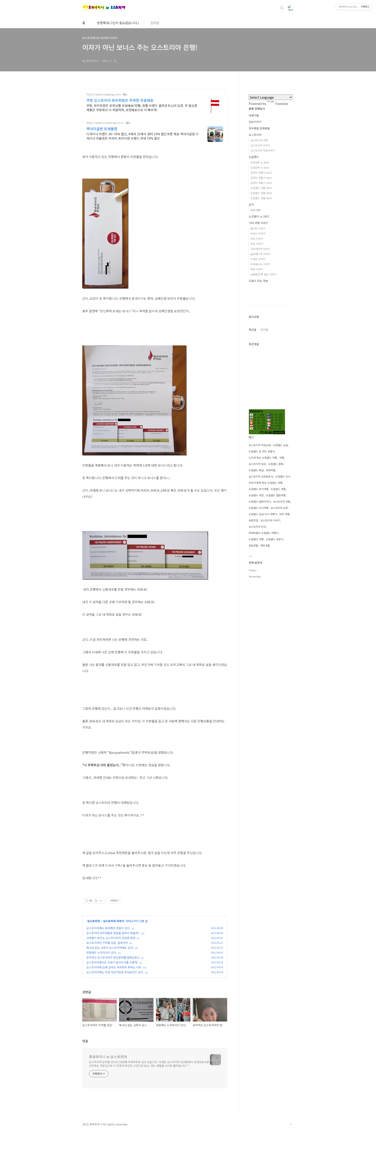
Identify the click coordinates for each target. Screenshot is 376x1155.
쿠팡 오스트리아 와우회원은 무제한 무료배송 (120, 100)
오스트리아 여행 (259, 140)
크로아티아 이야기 (260, 249)
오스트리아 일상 (257, 464)
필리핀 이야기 (257, 228)
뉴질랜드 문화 (275, 464)
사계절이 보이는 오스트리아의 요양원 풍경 (110, 938)
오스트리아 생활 (281, 501)
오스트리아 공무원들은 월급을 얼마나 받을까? (112, 933)
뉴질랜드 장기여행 (258, 489)
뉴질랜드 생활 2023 (261, 193)
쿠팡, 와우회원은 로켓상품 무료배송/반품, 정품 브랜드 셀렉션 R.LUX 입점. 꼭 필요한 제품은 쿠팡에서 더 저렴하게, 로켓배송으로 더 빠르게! (141, 107)
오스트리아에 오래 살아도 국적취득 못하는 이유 (113, 967)
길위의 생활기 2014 (261, 183)
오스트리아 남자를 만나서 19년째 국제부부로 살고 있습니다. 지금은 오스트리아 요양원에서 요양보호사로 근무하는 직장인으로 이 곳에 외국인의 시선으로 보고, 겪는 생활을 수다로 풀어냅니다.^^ (149, 1064)
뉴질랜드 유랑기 (274, 539)
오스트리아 (93, 921)
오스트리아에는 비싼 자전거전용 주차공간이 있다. (115, 972)
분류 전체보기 (257, 109)
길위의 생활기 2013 (261, 178)
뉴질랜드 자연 (256, 495)
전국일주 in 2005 (259, 162)
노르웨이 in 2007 (259, 216)
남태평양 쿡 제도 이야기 (263, 274)
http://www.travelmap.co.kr (105, 122)
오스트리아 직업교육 (260, 445)
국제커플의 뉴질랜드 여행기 (263, 533)
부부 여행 (284, 514)
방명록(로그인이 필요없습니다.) (118, 22)
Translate (281, 103)
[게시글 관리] (100, 901)
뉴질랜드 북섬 (256, 470)
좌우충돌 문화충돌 (259, 128)
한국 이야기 (256, 269)
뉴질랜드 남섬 (280, 445)
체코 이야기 (256, 239)
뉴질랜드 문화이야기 (260, 501)
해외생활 (265, 545)
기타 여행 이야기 (258, 223)
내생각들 (254, 115)
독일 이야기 (256, 244)
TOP (290, 1124)
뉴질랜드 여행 (256, 539)
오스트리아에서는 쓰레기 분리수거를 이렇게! (112, 962)
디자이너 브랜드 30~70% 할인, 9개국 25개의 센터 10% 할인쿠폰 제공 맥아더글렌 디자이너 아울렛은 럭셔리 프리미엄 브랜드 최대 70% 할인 (142, 136)
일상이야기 (255, 122)
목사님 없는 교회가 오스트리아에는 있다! (110, 948)
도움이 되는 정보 (258, 281)
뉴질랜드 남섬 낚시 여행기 (263, 514)
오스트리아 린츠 (257, 526)
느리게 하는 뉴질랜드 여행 (263, 457)
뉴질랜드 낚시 (282, 476)
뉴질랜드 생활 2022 (261, 188)
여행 (281, 457)
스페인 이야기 (257, 259)
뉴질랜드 (254, 157)
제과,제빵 (255, 210)
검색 (282, 8)
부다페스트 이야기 (260, 264)
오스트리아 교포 (279, 508)
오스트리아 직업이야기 (262, 150)
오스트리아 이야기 (113, 921)
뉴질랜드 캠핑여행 (276, 495)
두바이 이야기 (257, 233)
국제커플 (270, 470)
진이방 (154, 22)
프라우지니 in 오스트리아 (108, 1056)
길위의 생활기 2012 (261, 172)
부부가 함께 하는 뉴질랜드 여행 (265, 483)
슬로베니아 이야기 (260, 254)
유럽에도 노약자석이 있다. (101, 952)
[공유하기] (95, 901)
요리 (251, 204)
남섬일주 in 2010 (259, 167)
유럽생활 (253, 545)
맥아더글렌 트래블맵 (101, 128)
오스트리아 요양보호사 (261, 476)
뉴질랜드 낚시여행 (258, 508)
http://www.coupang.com (103, 94)
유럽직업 (253, 520)
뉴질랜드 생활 (278, 489)
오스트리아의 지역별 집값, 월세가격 (107, 943)
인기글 (264, 329)
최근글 (252, 329)
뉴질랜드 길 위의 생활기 (262, 451)
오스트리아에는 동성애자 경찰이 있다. (108, 928)
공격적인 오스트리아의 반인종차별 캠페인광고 (113, 957)
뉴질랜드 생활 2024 (261, 198)
